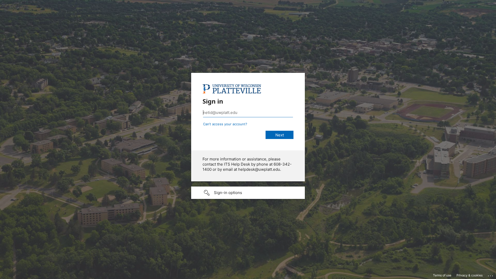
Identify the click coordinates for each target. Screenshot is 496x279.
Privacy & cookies (469, 275)
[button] (248, 193)
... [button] (491, 274)
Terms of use (442, 275)
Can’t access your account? (225, 124)
